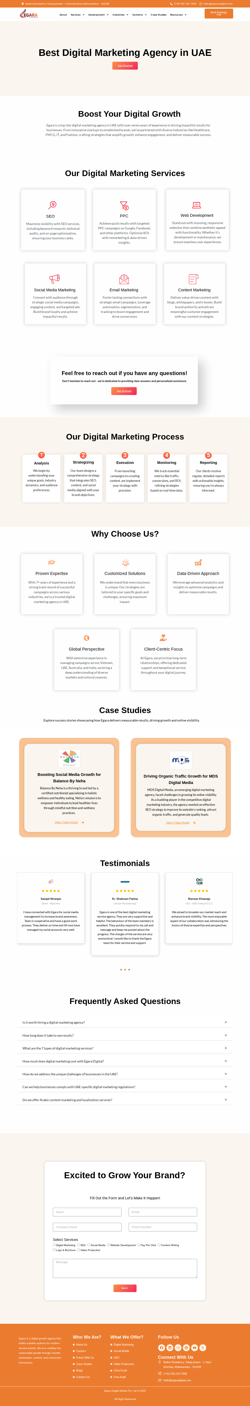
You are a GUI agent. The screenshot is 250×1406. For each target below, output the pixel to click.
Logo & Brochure (66, 1250)
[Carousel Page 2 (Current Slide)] (125, 969)
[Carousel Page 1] (121, 969)
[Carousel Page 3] (129, 969)
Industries (118, 14)
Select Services (65, 1240)
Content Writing (170, 1245)
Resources (176, 14)
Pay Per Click (148, 1245)
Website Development (123, 1245)
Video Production (90, 1250)
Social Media (98, 1245)
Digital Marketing (65, 1245)
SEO (83, 1245)
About (63, 14)
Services (76, 14)
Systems (137, 14)
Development (96, 14)
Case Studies (159, 14)
